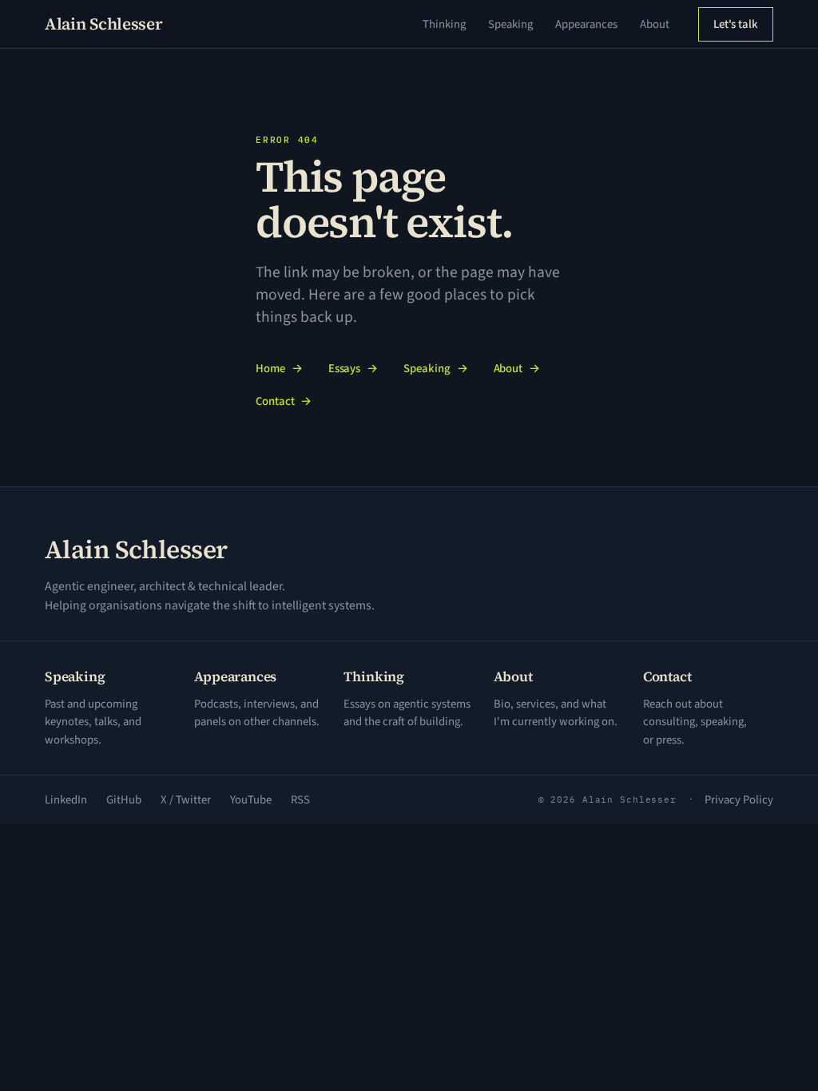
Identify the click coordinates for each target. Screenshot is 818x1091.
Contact (284, 401)
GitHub (123, 799)
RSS (300, 799)
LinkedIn (66, 799)
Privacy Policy (739, 799)
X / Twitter (186, 799)
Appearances (586, 24)
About (654, 24)
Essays (353, 368)
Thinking (444, 24)
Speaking (510, 24)
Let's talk (735, 24)
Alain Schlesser (103, 24)
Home (279, 368)
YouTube (251, 799)
